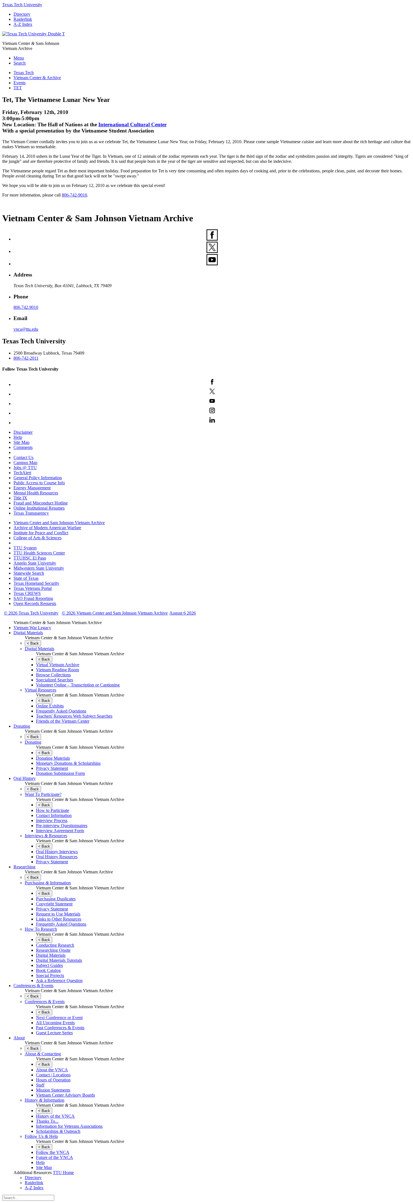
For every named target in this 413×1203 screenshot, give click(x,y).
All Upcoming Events (55, 1022)
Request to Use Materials (58, 914)
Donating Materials (53, 758)
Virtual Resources (40, 690)
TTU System (25, 547)
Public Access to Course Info (39, 482)
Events (19, 82)
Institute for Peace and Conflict (40, 532)
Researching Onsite (53, 950)
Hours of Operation (53, 1080)
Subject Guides (49, 965)
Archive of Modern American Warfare (47, 527)
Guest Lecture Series (54, 1032)
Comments (23, 447)
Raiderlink (22, 19)
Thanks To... (47, 1121)
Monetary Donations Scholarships (68, 763)
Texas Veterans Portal (32, 588)
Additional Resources (32, 1172)
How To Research (41, 929)
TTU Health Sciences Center (39, 553)
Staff (40, 1085)
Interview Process (51, 820)
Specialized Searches (54, 679)
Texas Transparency (31, 513)
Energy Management (32, 487)
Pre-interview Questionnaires (61, 825)
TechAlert (22, 472)
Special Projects (50, 975)
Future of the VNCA (54, 1157)
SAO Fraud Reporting (33, 598)
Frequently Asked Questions (61, 711)
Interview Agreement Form (60, 830)
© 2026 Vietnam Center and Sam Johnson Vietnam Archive (115, 613)
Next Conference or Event (59, 1017)
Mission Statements (53, 1090)
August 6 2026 (182, 613)
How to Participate (52, 810)
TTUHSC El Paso (29, 558)
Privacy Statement (52, 768)
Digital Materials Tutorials (59, 960)
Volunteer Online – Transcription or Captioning (78, 684)
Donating (21, 726)
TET (17, 87)
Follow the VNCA (52, 1152)
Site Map (21, 442)
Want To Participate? (43, 794)
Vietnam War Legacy (32, 627)
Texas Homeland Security (36, 583)
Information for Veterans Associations (69, 1126)
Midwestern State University (38, 568)
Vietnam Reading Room (57, 669)
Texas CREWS (27, 593)
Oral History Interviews (57, 851)
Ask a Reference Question (59, 980)
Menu (18, 58)
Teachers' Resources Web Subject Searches (74, 716)
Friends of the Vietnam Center (62, 721)
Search (19, 63)
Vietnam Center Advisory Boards (65, 1095)
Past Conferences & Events (60, 1027)
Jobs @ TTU (25, 467)
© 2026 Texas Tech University (31, 613)
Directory (21, 14)
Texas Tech (23, 72)
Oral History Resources (57, 856)
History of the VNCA (55, 1116)
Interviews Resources (46, 835)
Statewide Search (28, 573)
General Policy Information (37, 477)
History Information (44, 1100)
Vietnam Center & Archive (37, 77)
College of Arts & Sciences (37, 537)
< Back (33, 643)
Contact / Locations (53, 1074)
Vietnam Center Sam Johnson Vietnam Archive (57, 622)
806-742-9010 (74, 195)
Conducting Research (55, 945)
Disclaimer (23, 432)
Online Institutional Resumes (39, 508)
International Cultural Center (132, 124)
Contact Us (23, 457)
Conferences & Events (33, 985)
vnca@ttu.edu (25, 329)
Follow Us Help (41, 1136)
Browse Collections (53, 674)
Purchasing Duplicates (56, 898)
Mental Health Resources (35, 492)
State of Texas (25, 578)
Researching (24, 866)
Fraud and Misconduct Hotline (40, 503)
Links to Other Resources (58, 919)
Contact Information (54, 815)
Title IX (20, 498)
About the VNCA (52, 1069)
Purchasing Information (48, 882)
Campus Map (25, 462)
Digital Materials (28, 632)
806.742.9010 (25, 307)
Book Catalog (48, 970)
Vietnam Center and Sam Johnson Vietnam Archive (59, 522)
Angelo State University (34, 563)
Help (17, 437)
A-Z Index (22, 24)
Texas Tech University (22, 4)
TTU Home (63, 1172)
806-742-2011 (25, 358)
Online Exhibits (50, 706)
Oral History (24, 778)
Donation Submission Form (60, 773)
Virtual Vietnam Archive (57, 664)
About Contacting (43, 1053)
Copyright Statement (54, 903)
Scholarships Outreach (58, 1131)
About (19, 1037)
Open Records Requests (34, 603)
